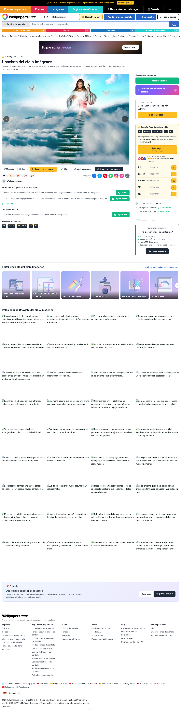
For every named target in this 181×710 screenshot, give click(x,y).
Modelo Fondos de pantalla (43, 645)
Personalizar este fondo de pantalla (158, 90)
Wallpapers (30, 683)
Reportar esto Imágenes (146, 220)
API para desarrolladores (161, 635)
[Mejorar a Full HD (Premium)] (173, 174)
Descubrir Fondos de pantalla (14, 635)
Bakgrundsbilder (60, 683)
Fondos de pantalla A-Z (101, 628)
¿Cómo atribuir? (8, 204)
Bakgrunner (9, 687)
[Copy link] (127, 176)
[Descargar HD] (173, 167)
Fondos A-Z (96, 632)
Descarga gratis (159, 81)
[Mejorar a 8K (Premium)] (173, 194)
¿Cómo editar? (164, 212)
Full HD (11, 226)
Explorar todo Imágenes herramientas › (162, 267)
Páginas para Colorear (86, 9)
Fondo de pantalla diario (12, 646)
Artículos (6, 649)
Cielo (22, 56)
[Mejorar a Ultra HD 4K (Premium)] (173, 180)
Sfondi (94, 683)
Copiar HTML (121, 199)
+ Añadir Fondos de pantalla (119, 17)
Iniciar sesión (170, 17)
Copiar (124, 193)
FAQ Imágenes (127, 638)
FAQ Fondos (126, 635)
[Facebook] (94, 176)
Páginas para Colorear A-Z (102, 639)
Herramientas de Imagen (124, 9)
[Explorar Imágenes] (132, 30)
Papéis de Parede (79, 683)
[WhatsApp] (110, 176)
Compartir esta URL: (11, 209)
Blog (153, 628)
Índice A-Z (6, 628)
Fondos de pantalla (15, 9)
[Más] (170, 9)
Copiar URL (122, 214)
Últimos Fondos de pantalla (13, 639)
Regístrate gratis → (164, 594)
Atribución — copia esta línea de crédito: (20, 187)
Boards (155, 9)
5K (31, 226)
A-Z (46, 17)
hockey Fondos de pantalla (43, 628)
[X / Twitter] (99, 176)
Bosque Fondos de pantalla (43, 658)
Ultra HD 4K (22, 226)
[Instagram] (116, 176)
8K (36, 226)
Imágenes (58, 9)
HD (4, 226)
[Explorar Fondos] (87, 30)
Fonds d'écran (146, 683)
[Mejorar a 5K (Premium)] (173, 187)
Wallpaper (44, 683)
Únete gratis (148, 17)
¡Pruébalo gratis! (157, 115)
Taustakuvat (24, 687)
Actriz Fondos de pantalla (42, 675)
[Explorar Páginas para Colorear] (176, 30)
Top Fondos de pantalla (12, 642)
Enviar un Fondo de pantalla (162, 632)
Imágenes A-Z (97, 635)
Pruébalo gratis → (125, 3)
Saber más (146, 594)
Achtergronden (128, 683)
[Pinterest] (105, 176)
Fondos (39, 9)
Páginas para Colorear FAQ (132, 642)
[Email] (121, 176)
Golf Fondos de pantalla (42, 648)
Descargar (157, 149)
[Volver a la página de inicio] (19, 17)
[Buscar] (174, 24)
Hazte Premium (92, 17)
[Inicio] (3, 56)
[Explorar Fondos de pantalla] (43, 30)
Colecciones (59, 17)
